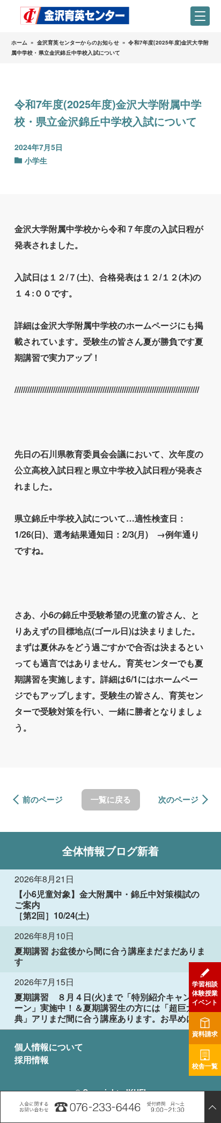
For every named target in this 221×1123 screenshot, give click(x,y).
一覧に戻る (111, 799)
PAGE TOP (212, 1106)
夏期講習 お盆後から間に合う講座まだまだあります (109, 956)
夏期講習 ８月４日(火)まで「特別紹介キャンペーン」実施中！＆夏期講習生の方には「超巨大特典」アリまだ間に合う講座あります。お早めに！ (108, 1007)
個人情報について (48, 1046)
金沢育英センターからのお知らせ (78, 42)
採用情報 (31, 1059)
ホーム (19, 42)
